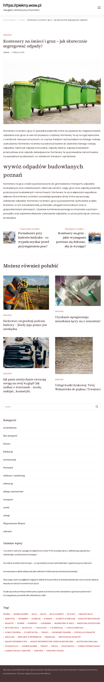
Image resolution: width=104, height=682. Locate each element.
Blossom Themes (16, 674)
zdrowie (7, 531)
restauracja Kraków (70, 637)
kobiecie (36, 619)
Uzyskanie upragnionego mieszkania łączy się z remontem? (78, 319)
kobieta (48, 619)
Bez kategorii (10, 435)
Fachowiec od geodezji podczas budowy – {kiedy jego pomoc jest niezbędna (25, 325)
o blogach (41, 628)
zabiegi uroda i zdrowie (18, 651)
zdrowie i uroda (55, 651)
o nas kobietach (74, 628)
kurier (20, 623)
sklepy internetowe (13, 491)
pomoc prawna (13, 632)
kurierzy (32, 623)
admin (6, 52)
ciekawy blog (85, 614)
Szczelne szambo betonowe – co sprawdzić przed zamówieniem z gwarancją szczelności (47, 563)
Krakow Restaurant (89, 619)
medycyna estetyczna (88, 623)
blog (34, 614)
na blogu (27, 628)
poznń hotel (31, 632)
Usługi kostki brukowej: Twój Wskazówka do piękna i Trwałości (78, 387)
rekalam (9, 637)
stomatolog (12, 646)
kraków (9, 623)
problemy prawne (61, 632)
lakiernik (46, 623)
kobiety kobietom (65, 619)
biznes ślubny (21, 614)
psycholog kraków (84, 632)
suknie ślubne (29, 646)
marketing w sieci (64, 623)
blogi (43, 614)
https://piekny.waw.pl (22, 5)
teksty (44, 646)
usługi (7, 35)
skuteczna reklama (87, 642)
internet (23, 619)
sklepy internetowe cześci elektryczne (51, 642)
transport (8, 499)
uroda (6, 507)
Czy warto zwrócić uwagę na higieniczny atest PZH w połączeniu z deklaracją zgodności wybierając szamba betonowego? (46, 553)
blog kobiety (57, 614)
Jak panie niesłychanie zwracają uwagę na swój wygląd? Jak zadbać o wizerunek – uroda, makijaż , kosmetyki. (24, 385)
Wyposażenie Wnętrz (14, 523)
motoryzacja (9, 459)
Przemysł (8, 467)
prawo (44, 632)
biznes (6, 443)
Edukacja (8, 451)
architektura (10, 427)
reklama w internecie (29, 637)
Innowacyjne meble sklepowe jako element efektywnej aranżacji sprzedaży (40, 571)
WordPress (45, 674)
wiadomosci (67, 646)
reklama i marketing (14, 475)
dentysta (10, 619)
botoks (71, 614)
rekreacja (8, 483)
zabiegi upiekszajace (89, 646)
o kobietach (56, 628)
